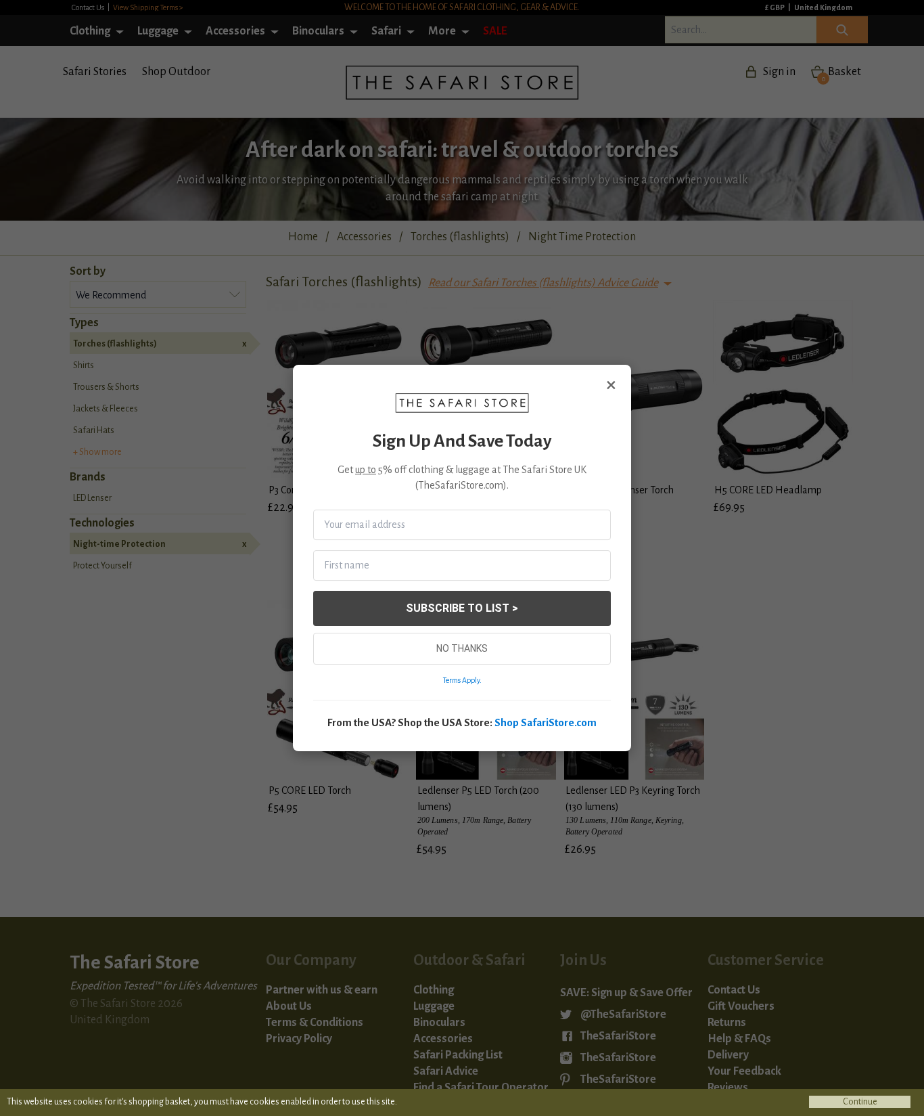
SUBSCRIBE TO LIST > (462, 608)
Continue (860, 1102)
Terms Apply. (462, 680)
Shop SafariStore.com (545, 722)
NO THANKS (462, 648)
